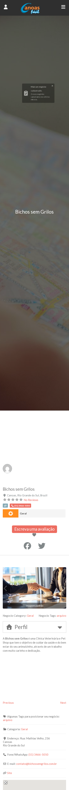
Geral (23, 513)
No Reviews (31, 500)
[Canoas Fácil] (34, 13)
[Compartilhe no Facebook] (27, 545)
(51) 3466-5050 (38, 754)
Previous (8, 702)
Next (63, 702)
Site (9, 773)
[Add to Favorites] (35, 535)
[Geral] (10, 513)
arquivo (61, 615)
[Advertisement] (34, 446)
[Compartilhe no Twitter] (41, 545)
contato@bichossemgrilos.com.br (36, 763)
